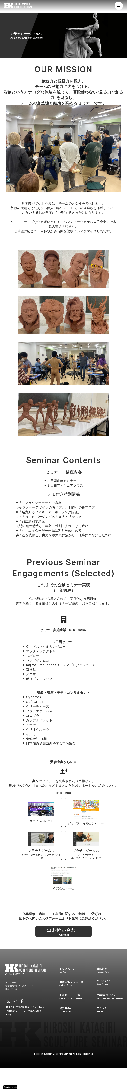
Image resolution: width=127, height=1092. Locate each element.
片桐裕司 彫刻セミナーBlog (29, 1006)
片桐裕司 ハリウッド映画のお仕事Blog (24, 1013)
